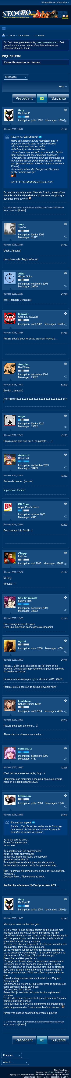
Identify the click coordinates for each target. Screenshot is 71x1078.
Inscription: (24, 120)
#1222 (64, 475)
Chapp (22, 553)
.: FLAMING (39, 35)
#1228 (64, 767)
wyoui (22, 641)
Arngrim (23, 364)
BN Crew (23, 504)
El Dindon (24, 795)
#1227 (64, 720)
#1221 (64, 435)
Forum (12, 35)
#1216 (64, 129)
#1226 (64, 660)
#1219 (64, 333)
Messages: (51, 120)
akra (21, 224)
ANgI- (21, 273)
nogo (21, 416)
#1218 (64, 294)
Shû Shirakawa (27, 597)
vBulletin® (52, 1072)
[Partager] (65, 121)
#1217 (64, 245)
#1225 (64, 618)
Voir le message (40, 137)
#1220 (64, 385)
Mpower (23, 313)
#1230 (64, 918)
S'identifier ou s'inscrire (54, 2)
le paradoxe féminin (14, 490)
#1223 (64, 525)
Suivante (58, 98)
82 (42, 98)
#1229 (64, 815)
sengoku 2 (25, 748)
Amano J (24, 455)
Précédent (24, 98)
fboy (21, 110)
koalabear (24, 700)
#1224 (64, 572)
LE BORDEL (24, 35)
